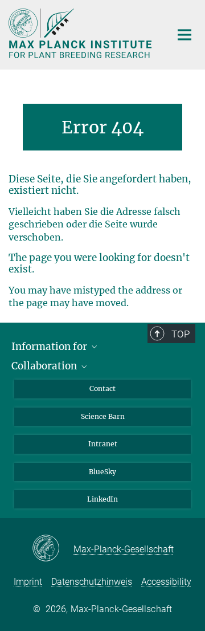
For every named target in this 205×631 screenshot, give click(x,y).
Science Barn (103, 416)
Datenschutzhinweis (91, 581)
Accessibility (166, 581)
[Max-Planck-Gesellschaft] (52, 549)
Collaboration (45, 366)
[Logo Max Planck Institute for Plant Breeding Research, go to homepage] (81, 33)
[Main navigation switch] (184, 34)
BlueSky (102, 471)
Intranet (102, 443)
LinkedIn (102, 499)
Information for (50, 346)
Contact (102, 388)
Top (180, 334)
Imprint (28, 581)
